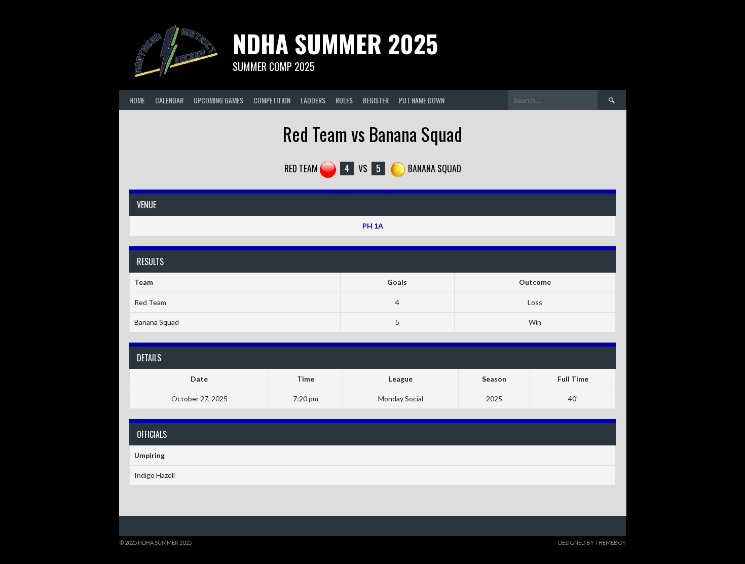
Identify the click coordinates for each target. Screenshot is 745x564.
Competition (271, 100)
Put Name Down (421, 100)
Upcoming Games (218, 100)
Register (376, 100)
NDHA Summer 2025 (335, 43)
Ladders (313, 100)
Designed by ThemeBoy (592, 542)
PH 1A (372, 225)
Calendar (169, 100)
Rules (344, 100)
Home (137, 100)
